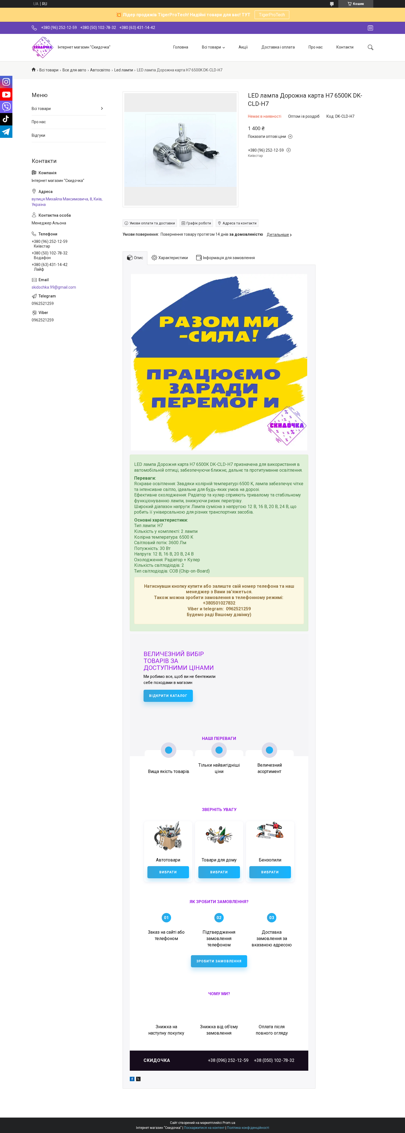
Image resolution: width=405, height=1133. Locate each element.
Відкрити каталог (168, 696)
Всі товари (211, 47)
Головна (180, 47)
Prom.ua (229, 1123)
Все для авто (74, 70)
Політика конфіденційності (248, 1128)
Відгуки (38, 135)
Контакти (344, 47)
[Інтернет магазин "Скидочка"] (43, 47)
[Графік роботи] (370, 28)
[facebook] (132, 1080)
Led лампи (123, 70)
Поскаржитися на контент (204, 1128)
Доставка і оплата (278, 47)
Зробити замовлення (219, 961)
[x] (138, 1080)
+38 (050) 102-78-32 (274, 1060)
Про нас (316, 47)
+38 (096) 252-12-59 (228, 1060)
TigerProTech (272, 14)
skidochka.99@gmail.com (54, 287)
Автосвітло (100, 70)
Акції (243, 47)
